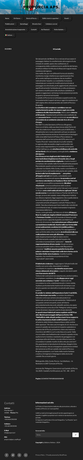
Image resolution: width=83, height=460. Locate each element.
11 (55, 378)
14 (61, 378)
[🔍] (75, 435)
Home (7, 18)
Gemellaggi (24, 24)
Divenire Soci (36, 24)
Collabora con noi (51, 24)
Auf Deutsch (45, 29)
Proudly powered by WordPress (56, 455)
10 (53, 378)
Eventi (66, 18)
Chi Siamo (17, 18)
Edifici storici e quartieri (50, 18)
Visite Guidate (58, 29)
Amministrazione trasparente (15, 29)
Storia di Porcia (31, 18)
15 (63, 378)
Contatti (34, 29)
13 (59, 378)
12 (57, 378)
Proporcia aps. (41, 7)
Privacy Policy (40, 455)
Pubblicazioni (9, 24)
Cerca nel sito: (40, 431)
